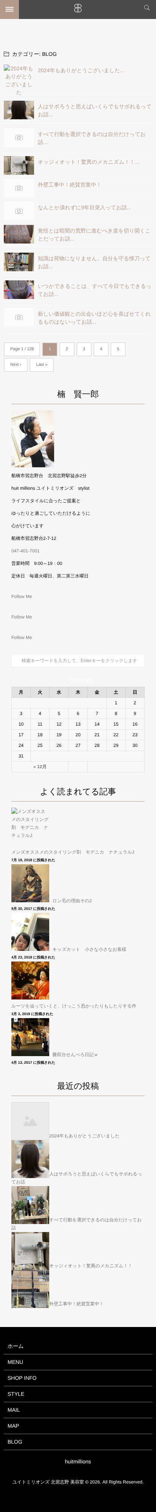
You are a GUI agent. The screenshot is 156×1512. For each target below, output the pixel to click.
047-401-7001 (25, 551)
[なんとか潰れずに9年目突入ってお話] (19, 211)
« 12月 (40, 766)
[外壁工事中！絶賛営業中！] (19, 188)
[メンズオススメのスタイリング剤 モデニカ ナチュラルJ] (31, 827)
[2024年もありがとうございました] (19, 80)
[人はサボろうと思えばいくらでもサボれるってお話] (19, 110)
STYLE (16, 1394)
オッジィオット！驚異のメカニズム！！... (88, 162)
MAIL (14, 1410)
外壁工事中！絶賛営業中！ (69, 185)
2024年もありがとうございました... (81, 70)
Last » (41, 364)
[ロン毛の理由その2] (31, 883)
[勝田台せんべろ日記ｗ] (31, 1037)
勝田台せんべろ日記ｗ (75, 1054)
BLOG (15, 1442)
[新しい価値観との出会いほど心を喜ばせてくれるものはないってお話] (19, 317)
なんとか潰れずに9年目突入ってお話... (84, 207)
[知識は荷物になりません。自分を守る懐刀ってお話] (19, 262)
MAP (13, 1426)
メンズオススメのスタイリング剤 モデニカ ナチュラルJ (72, 852)
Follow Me (21, 596)
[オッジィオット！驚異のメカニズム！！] (19, 165)
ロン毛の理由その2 (72, 900)
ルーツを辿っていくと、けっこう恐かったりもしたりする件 (73, 1006)
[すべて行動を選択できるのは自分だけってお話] (19, 137)
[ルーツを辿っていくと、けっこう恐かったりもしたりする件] (31, 981)
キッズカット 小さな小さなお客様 (89, 949)
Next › (15, 364)
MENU (15, 1362)
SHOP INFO (22, 1378)
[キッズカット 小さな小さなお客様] (31, 932)
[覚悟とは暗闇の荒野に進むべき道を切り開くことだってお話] (19, 234)
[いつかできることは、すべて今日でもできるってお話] (19, 289)
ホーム (16, 1346)
